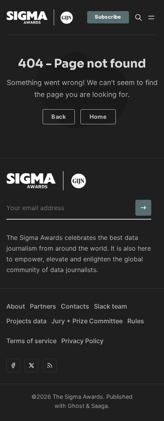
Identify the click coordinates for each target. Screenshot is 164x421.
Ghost (76, 405)
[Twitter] (31, 365)
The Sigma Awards (78, 396)
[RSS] (50, 365)
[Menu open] (151, 17)
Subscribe (108, 17)
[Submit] (143, 208)
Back (58, 116)
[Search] (138, 17)
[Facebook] (13, 365)
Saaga (99, 405)
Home (98, 116)
